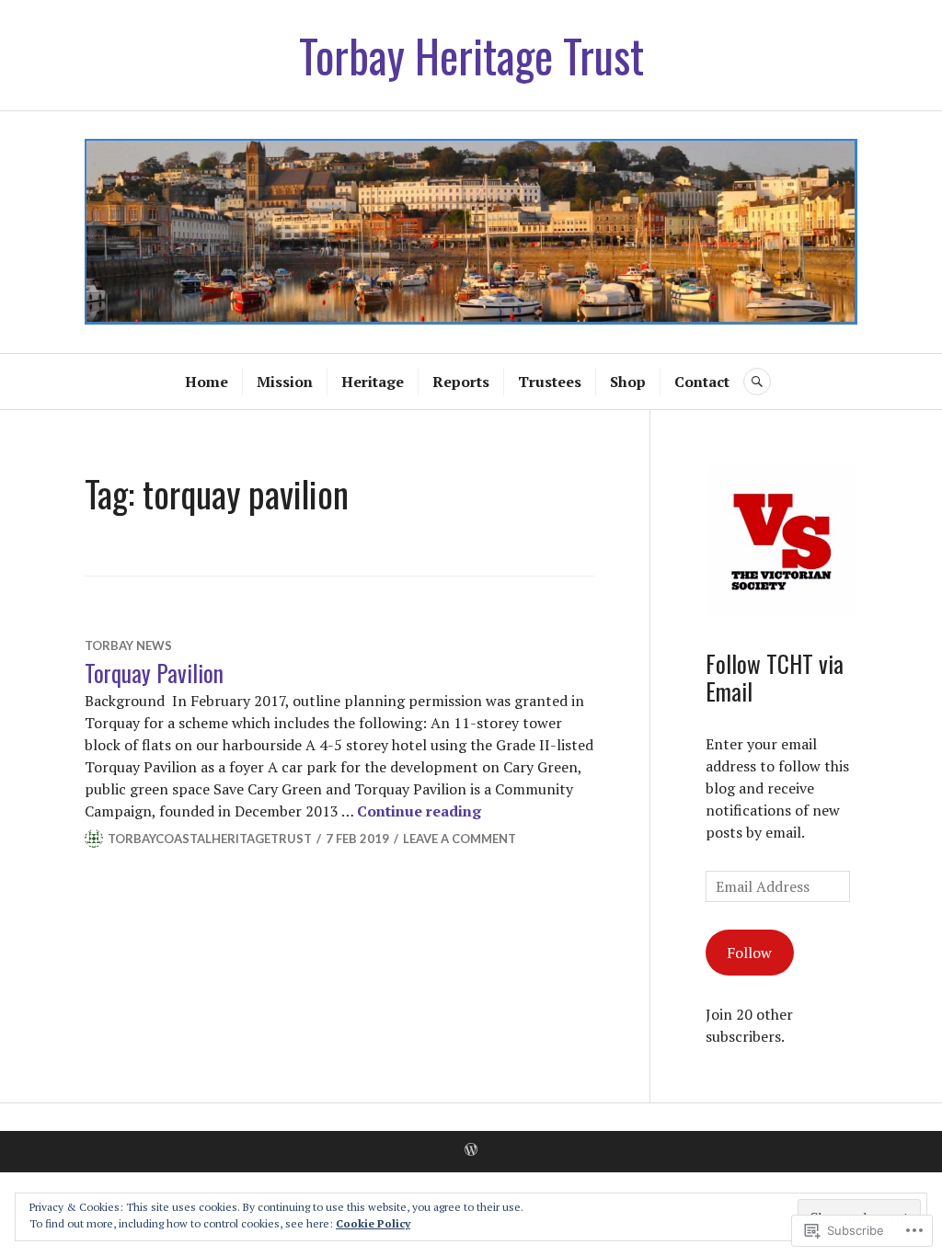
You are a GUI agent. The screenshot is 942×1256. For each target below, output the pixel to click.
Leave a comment (459, 838)
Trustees (549, 381)
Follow (749, 952)
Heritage (372, 381)
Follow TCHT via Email (775, 677)
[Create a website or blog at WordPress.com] (471, 1150)
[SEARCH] (757, 381)
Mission (285, 381)
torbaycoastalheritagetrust (210, 838)
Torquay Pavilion (154, 673)
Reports (460, 381)
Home (206, 381)
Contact (701, 381)
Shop (628, 381)
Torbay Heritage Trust (471, 55)
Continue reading (419, 811)
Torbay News (128, 645)
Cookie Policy (373, 1223)
